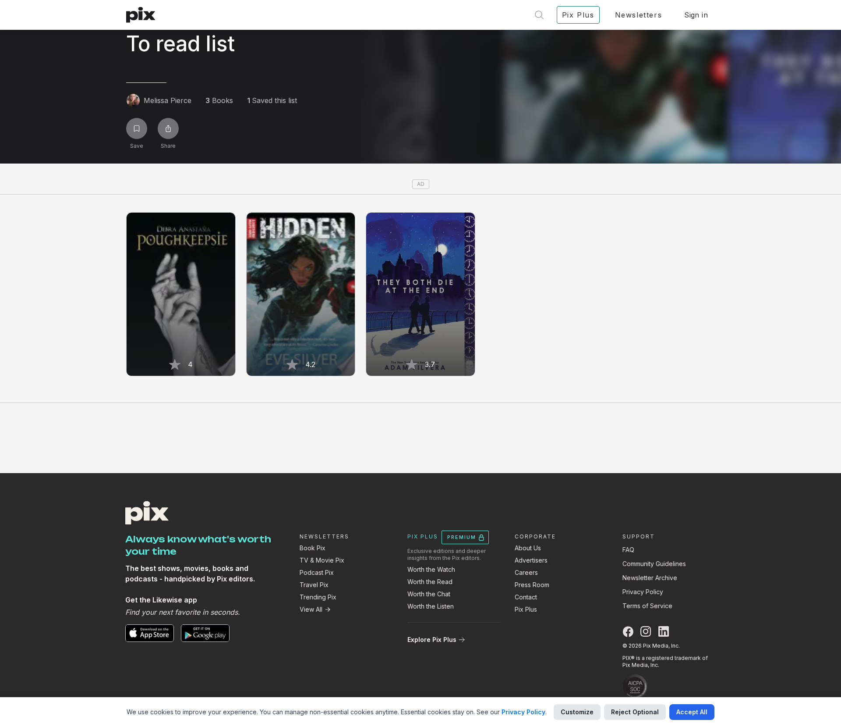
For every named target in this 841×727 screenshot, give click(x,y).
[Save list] (136, 128)
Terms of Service (647, 605)
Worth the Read (429, 581)
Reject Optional (635, 712)
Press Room (532, 584)
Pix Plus (526, 609)
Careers (526, 572)
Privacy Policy (642, 591)
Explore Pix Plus (431, 639)
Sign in (696, 15)
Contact (526, 597)
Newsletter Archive (649, 577)
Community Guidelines (654, 563)
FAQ (628, 549)
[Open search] (539, 15)
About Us (528, 548)
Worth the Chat (428, 594)
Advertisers (531, 560)
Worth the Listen (430, 606)
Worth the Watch (431, 569)
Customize (577, 712)
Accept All (691, 712)
